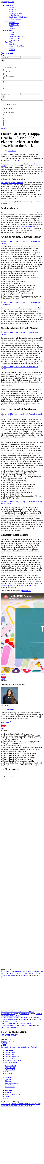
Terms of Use (5, 1106)
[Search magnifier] (3, 60)
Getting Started (14, 9)
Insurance (12, 28)
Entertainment (14, 40)
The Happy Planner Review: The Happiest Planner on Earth (21, 973)
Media (28, 1104)
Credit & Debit (10, 1070)
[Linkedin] (8, 53)
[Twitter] (3, 53)
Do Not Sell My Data (25, 1106)
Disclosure (14, 1106)
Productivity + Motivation (18, 17)
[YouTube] (11, 53)
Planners (12, 7)
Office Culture (14, 15)
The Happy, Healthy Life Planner (12, 183)
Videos (11, 48)
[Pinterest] (6, 53)
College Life (13, 11)
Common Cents (10, 21)
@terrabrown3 (26, 591)
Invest (11, 27)
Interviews (12, 44)
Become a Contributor (18, 1104)
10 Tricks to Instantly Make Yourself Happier (16, 1023)
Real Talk (8, 42)
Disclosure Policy (16, 160)
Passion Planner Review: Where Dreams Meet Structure (20, 1017)
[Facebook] (1, 53)
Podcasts (12, 50)
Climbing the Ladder (16, 13)
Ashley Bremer (11, 1025)
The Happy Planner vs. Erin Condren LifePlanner (17, 1012)
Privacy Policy (36, 1104)
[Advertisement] (22, 873)
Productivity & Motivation (14, 1060)
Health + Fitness (14, 38)
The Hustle (9, 5)
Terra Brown (12, 151)
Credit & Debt (14, 25)
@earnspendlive (9, 1034)
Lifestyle (12, 34)
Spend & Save (14, 23)
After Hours (9, 30)
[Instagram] (5, 53)
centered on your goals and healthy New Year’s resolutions (21, 584)
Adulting (12, 32)
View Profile (5, 722)
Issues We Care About (16, 46)
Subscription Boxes (16, 36)
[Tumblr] (12, 53)
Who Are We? (5, 1104)
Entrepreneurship (15, 19)
